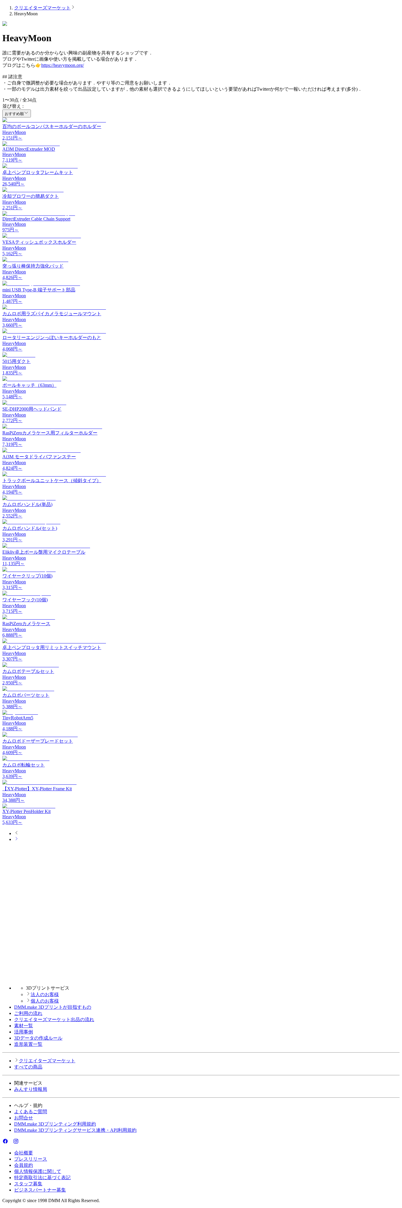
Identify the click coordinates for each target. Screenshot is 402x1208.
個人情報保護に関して (37, 1171)
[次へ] (16, 839)
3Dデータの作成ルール (38, 1038)
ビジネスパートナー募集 (40, 1189)
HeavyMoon (14, 132)
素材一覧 (23, 1025)
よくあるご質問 (30, 1111)
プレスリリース (30, 1158)
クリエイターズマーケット (42, 7)
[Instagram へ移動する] (16, 1142)
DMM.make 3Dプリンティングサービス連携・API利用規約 (75, 1130)
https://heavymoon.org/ (62, 65)
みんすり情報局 (30, 1089)
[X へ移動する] (10, 1142)
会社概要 (23, 1152)
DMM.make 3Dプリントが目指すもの (52, 1007)
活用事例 (23, 1031)
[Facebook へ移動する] (5, 1142)
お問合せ (23, 1117)
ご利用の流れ (28, 1013)
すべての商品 (28, 1066)
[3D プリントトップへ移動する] (201, 977)
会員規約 (23, 1165)
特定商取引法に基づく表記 (42, 1177)
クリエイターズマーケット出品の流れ (54, 1019)
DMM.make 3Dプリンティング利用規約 (55, 1123)
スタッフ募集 (28, 1183)
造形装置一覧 (28, 1044)
